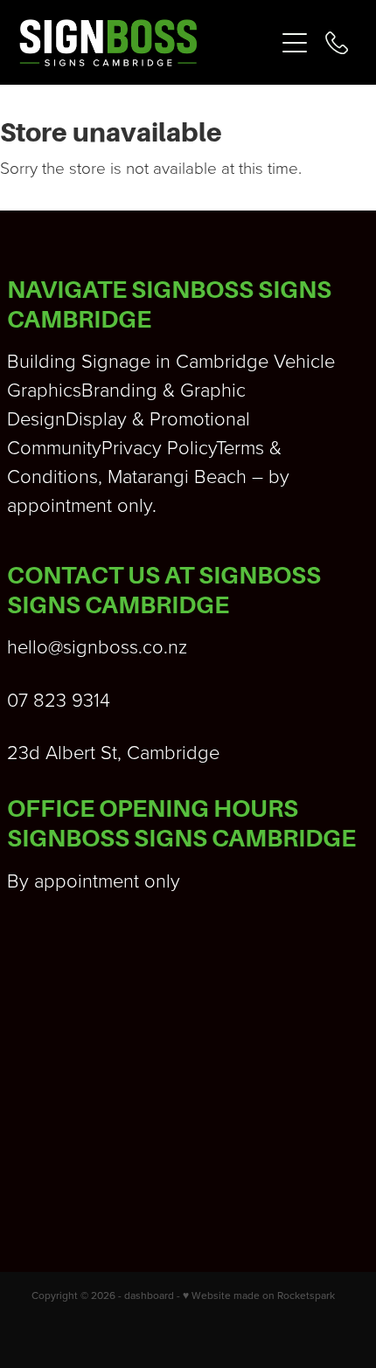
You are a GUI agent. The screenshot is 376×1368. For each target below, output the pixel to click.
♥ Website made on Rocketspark (259, 1295)
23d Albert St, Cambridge (113, 751)
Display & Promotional (158, 418)
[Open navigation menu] (295, 43)
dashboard (149, 1295)
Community (54, 446)
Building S (50, 360)
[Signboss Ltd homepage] (146, 42)
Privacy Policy (158, 446)
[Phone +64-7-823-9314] (337, 43)
